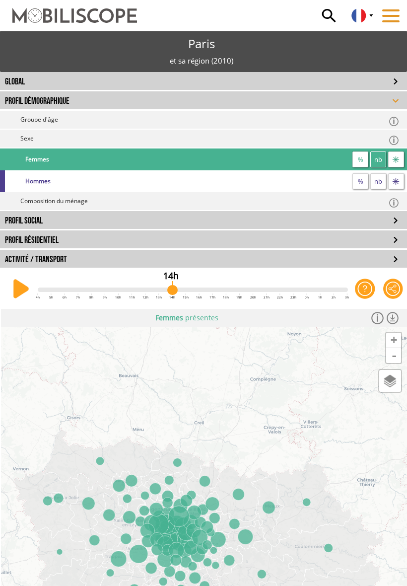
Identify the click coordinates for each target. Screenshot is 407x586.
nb (378, 159)
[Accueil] (68, 11)
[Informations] (377, 318)
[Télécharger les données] (393, 318)
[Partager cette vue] (393, 289)
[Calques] (390, 381)
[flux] (396, 159)
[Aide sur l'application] (365, 289)
